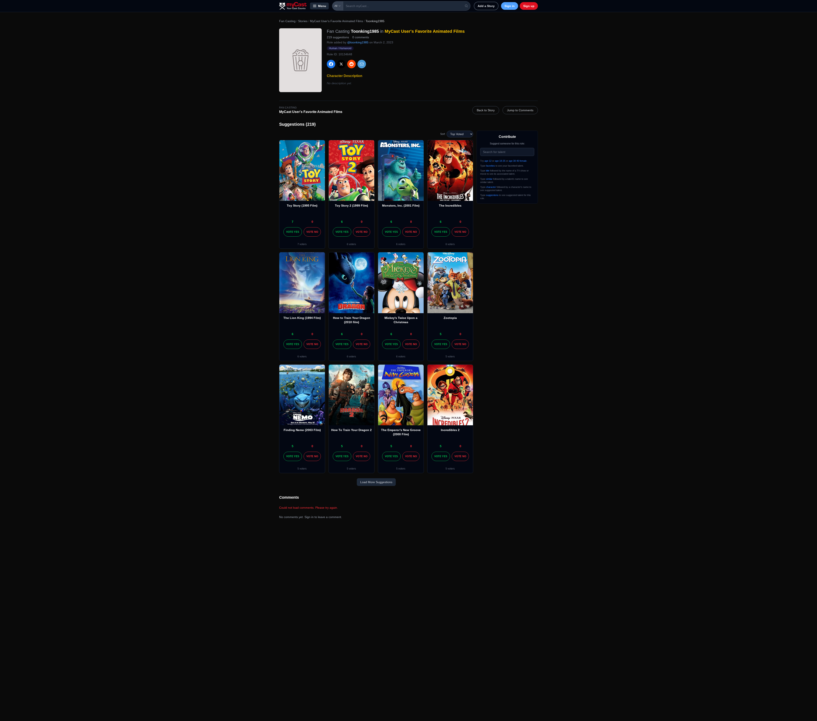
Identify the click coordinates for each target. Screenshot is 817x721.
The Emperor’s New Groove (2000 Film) (401, 432)
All (335, 5)
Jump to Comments (520, 110)
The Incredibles (450, 205)
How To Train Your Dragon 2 (351, 430)
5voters (450, 356)
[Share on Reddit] (351, 64)
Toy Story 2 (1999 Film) (351, 205)
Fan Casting (287, 21)
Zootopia (450, 318)
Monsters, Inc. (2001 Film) (401, 205)
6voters (351, 244)
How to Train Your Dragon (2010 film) (351, 320)
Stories (302, 21)
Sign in (509, 6)
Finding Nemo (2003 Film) (302, 430)
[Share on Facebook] (331, 64)
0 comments (360, 37)
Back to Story (486, 110)
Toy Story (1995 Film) (302, 205)
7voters (302, 244)
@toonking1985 (358, 42)
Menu (322, 6)
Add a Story (486, 6)
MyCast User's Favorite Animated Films (336, 21)
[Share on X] (341, 64)
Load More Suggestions (376, 482)
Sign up (528, 6)
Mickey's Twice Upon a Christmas (400, 320)
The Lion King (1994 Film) (302, 318)
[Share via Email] (361, 64)
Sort (442, 134)
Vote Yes (292, 231)
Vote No (312, 231)
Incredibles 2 (450, 430)
